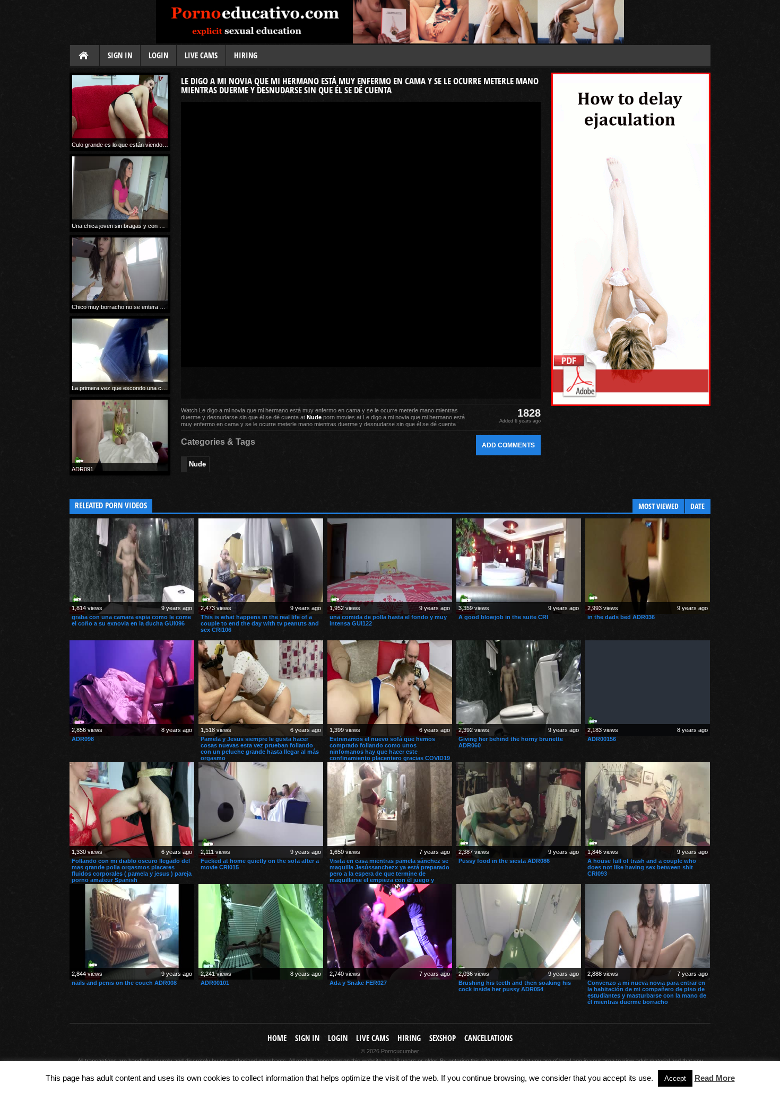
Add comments (508, 445)
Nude (314, 417)
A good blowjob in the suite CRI (503, 617)
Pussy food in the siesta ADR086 (504, 861)
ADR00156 (601, 739)
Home (84, 56)
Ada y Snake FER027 (358, 983)
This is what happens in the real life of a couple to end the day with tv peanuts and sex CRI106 (260, 623)
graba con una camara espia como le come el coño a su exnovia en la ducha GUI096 (131, 620)
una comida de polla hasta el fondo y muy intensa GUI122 (388, 620)
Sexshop (442, 1038)
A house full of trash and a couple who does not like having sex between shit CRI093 (641, 867)
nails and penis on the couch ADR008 (124, 983)
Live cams (201, 55)
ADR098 (83, 739)
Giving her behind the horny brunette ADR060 (510, 742)
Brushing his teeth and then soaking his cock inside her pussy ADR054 (514, 986)
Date (697, 506)
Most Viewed (658, 506)
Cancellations (488, 1038)
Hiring (245, 55)
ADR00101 (215, 983)
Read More (715, 1077)
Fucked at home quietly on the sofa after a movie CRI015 (260, 864)
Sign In (120, 55)
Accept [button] (675, 1078)
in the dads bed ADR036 (621, 617)
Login (158, 55)
